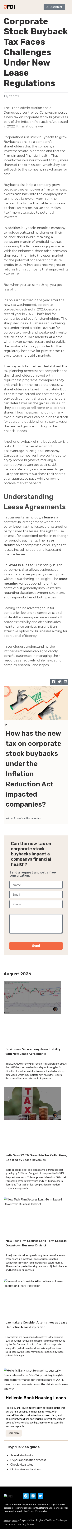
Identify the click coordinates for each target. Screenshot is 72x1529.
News (14, 1520)
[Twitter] (40, 1496)
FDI (11, 7)
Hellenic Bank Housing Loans (36, 1397)
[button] (53, 682)
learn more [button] (14, 1432)
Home (7, 1520)
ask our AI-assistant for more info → (25, 818)
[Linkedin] (33, 1496)
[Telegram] (26, 1496)
